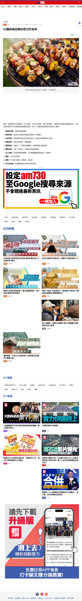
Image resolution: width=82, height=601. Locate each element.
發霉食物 (43, 217)
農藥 (20, 221)
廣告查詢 (10, 598)
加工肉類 (72, 217)
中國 (44, 465)
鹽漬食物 (53, 217)
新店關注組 (52, 385)
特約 (44, 328)
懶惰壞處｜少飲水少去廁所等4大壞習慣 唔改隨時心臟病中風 (21, 357)
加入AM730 (48, 598)
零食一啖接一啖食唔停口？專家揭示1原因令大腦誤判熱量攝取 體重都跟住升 (60, 292)
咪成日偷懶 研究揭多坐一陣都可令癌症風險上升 (60, 258)
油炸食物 (34, 217)
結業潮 (32, 385)
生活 (5, 463)
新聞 (44, 431)
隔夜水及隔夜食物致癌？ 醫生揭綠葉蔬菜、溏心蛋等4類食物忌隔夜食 (22, 292)
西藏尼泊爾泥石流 (10, 385)
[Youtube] (46, 594)
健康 (5, 24)
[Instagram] (41, 594)
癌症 (6, 217)
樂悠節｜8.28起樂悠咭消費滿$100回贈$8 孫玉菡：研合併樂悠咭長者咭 (60, 493)
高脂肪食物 (15, 217)
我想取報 (17, 598)
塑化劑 (27, 221)
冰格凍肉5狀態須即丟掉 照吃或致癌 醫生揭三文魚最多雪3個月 (21, 259)
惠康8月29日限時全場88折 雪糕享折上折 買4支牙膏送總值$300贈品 (22, 459)
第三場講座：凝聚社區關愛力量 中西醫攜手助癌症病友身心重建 (60, 324)
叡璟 (6, 389)
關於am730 (25, 598)
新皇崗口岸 (42, 385)
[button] (2, 3)
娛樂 (5, 431)
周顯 (36, 389)
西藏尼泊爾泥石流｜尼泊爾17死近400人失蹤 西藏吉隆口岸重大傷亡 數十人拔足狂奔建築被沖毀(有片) (60, 460)
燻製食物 (62, 217)
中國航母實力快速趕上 (50, 426)
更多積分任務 (51, 588)
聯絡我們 (33, 598)
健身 (22, 389)
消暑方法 (14, 389)
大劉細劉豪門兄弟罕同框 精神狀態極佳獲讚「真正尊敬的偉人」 (22, 427)
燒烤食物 (25, 217)
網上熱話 (62, 385)
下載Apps (40, 598)
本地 (44, 497)
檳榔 (6, 221)
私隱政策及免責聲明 (60, 598)
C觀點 (71, 385)
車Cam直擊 (23, 385)
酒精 (13, 221)
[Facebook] (37, 594)
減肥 (29, 389)
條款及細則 (71, 598)
